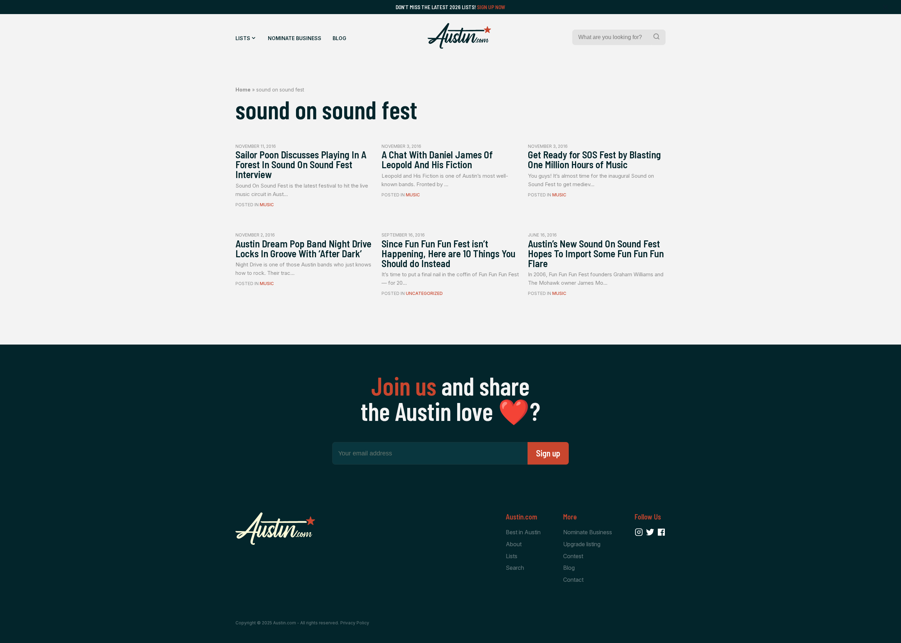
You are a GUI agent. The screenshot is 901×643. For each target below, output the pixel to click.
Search (515, 567)
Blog (339, 38)
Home (243, 90)
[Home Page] (459, 36)
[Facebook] (661, 532)
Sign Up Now (491, 7)
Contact (573, 579)
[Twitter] (650, 532)
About (514, 544)
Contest (573, 556)
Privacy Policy (354, 622)
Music (267, 204)
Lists (242, 38)
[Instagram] (639, 532)
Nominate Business (294, 38)
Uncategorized (424, 293)
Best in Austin (523, 532)
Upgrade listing (581, 544)
